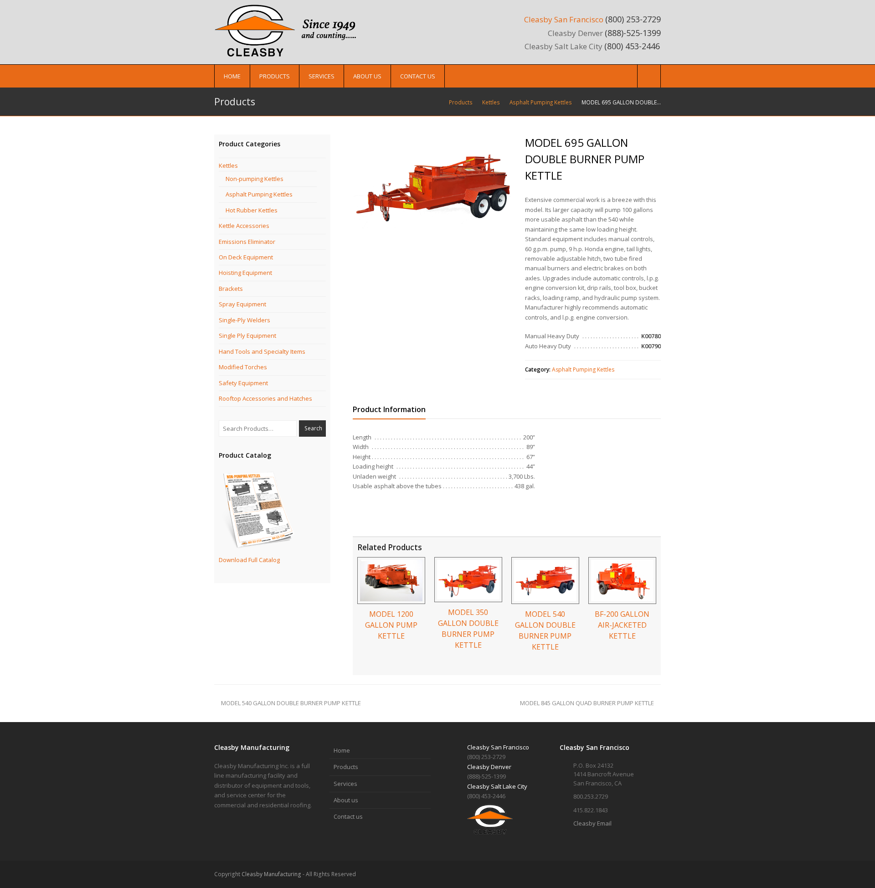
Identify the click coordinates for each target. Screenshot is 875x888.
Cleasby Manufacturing (271, 874)
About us (346, 800)
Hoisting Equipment (245, 272)
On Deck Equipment (246, 257)
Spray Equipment (242, 304)
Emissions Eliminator (247, 241)
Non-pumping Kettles (254, 179)
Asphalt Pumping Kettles (583, 369)
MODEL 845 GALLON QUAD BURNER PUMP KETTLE (587, 703)
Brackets (231, 288)
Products (346, 767)
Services (345, 784)
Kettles (228, 165)
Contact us (348, 816)
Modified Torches (243, 367)
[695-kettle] (433, 187)
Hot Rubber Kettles (252, 210)
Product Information (389, 409)
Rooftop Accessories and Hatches (265, 398)
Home (342, 750)
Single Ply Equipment (247, 335)
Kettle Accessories (244, 226)
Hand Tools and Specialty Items (262, 351)
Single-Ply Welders (244, 320)
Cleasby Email (592, 823)
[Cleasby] (289, 30)
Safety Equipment (243, 383)
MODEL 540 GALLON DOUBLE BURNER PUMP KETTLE (291, 703)
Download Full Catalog (249, 560)
